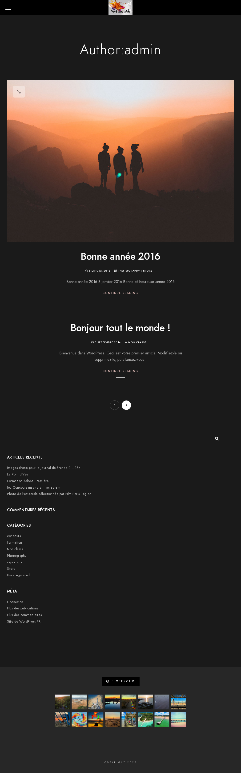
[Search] (215, 437)
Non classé (137, 342)
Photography (129, 271)
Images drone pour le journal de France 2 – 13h (43, 468)
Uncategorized (18, 575)
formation (14, 542)
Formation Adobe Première (28, 481)
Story (148, 271)
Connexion (15, 602)
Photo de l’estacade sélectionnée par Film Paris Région (49, 494)
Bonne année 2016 (121, 256)
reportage (15, 562)
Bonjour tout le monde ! (121, 328)
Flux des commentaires (24, 615)
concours (14, 536)
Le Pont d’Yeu (17, 474)
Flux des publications (22, 608)
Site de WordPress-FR (23, 621)
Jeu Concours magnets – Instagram (33, 487)
